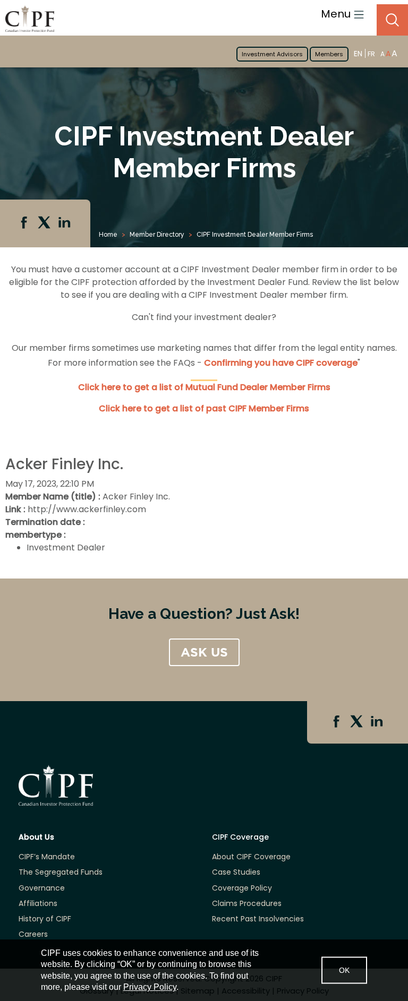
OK (344, 969)
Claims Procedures (247, 904)
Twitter (45, 223)
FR (371, 54)
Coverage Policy (242, 888)
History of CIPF (45, 919)
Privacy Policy (149, 986)
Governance (42, 888)
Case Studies (236, 872)
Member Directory (157, 234)
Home (108, 234)
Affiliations (38, 904)
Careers (33, 934)
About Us (36, 837)
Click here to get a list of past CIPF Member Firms (204, 408)
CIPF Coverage (240, 837)
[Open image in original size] (27, 18)
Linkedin (65, 223)
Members (329, 54)
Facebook (25, 223)
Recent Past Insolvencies (258, 919)
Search (392, 20)
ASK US (204, 652)
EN (358, 53)
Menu (337, 13)
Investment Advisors (272, 54)
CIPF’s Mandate (47, 857)
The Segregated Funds (61, 872)
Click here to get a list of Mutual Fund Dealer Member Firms (204, 387)
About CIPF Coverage (251, 857)
